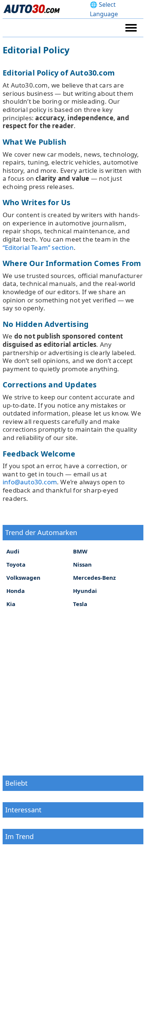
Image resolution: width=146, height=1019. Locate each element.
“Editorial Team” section (38, 247)
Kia (10, 604)
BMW (80, 551)
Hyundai (85, 590)
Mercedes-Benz (94, 577)
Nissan (82, 564)
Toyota (15, 564)
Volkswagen (23, 577)
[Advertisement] (73, 691)
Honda (15, 590)
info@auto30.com (30, 482)
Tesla (80, 604)
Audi (12, 551)
